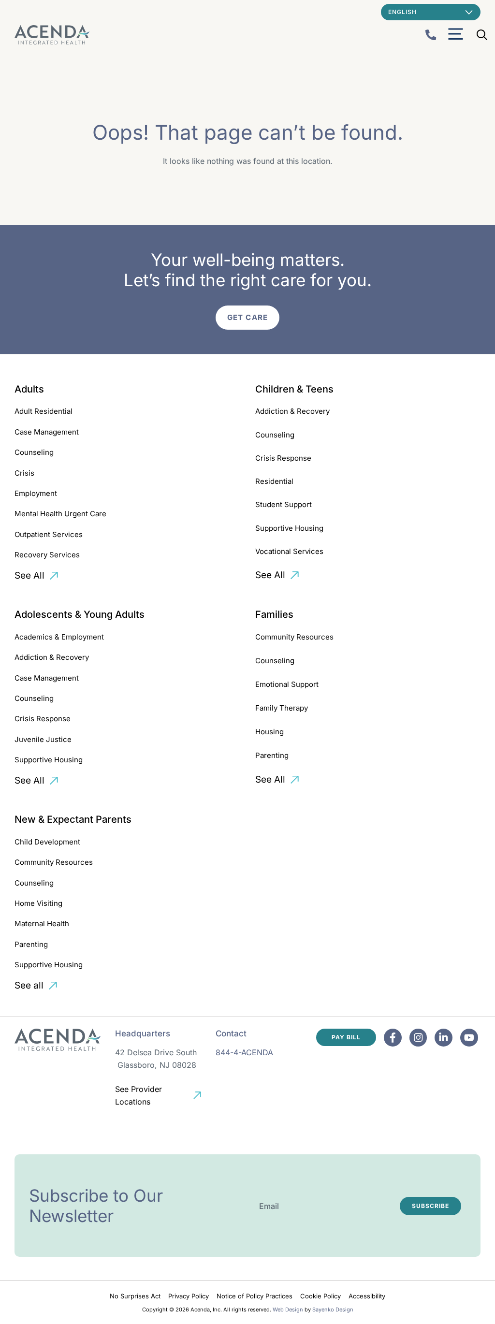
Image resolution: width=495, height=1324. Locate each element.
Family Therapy (281, 708)
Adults (29, 389)
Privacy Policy (188, 1296)
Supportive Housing (289, 528)
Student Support (283, 504)
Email (269, 1206)
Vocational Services (289, 551)
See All (29, 575)
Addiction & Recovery (292, 411)
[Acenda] (52, 34)
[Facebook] (393, 1038)
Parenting (272, 755)
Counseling (34, 452)
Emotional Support (287, 684)
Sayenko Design (332, 1309)
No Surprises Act (135, 1296)
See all (29, 985)
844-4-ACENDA (244, 1052)
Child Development (47, 841)
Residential (274, 481)
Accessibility (367, 1296)
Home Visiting (38, 903)
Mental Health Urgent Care (60, 513)
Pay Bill (346, 1037)
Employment (36, 493)
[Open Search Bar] (482, 34)
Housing (269, 731)
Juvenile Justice (43, 739)
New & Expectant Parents (73, 819)
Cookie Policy (320, 1296)
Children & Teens (294, 389)
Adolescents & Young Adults (80, 614)
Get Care (247, 317)
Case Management (47, 431)
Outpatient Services (49, 534)
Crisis (24, 473)
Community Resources (294, 636)
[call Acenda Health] (431, 35)
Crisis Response (283, 458)
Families (274, 614)
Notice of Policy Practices (254, 1296)
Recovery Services (47, 554)
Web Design (288, 1309)
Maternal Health (42, 923)
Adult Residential (44, 411)
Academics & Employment (59, 636)
